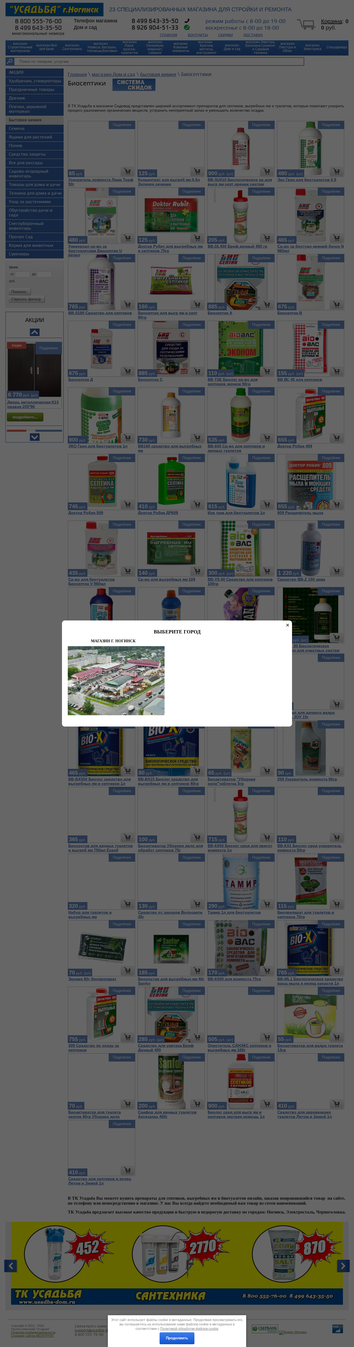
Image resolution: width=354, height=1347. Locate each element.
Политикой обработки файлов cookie (189, 1329)
